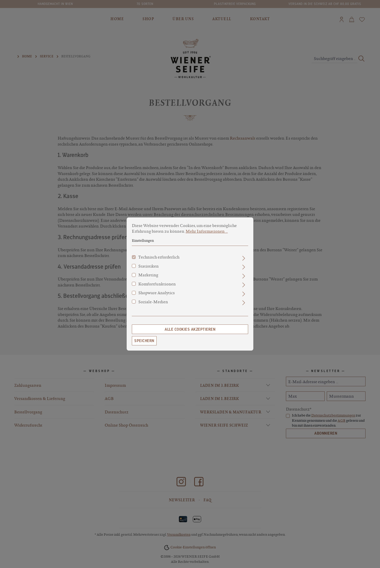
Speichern (144, 340)
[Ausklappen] (243, 258)
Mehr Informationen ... (207, 231)
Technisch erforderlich (158, 257)
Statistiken (148, 266)
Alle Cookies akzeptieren (190, 329)
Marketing (148, 275)
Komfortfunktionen (157, 284)
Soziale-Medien (153, 302)
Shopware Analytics (156, 293)
